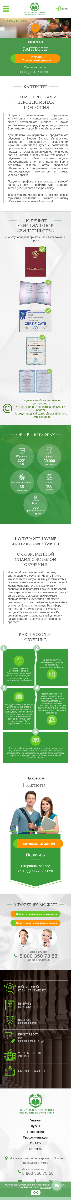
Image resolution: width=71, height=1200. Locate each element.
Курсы (35, 1126)
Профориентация (35, 1137)
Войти (64, 8)
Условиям (45, 1187)
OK (35, 1192)
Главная (35, 1120)
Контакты (35, 1148)
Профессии (35, 1131)
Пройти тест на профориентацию (36, 922)
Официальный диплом (39, 844)
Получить (36, 58)
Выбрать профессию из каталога (36, 913)
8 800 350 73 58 (16, 20)
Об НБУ (35, 1143)
